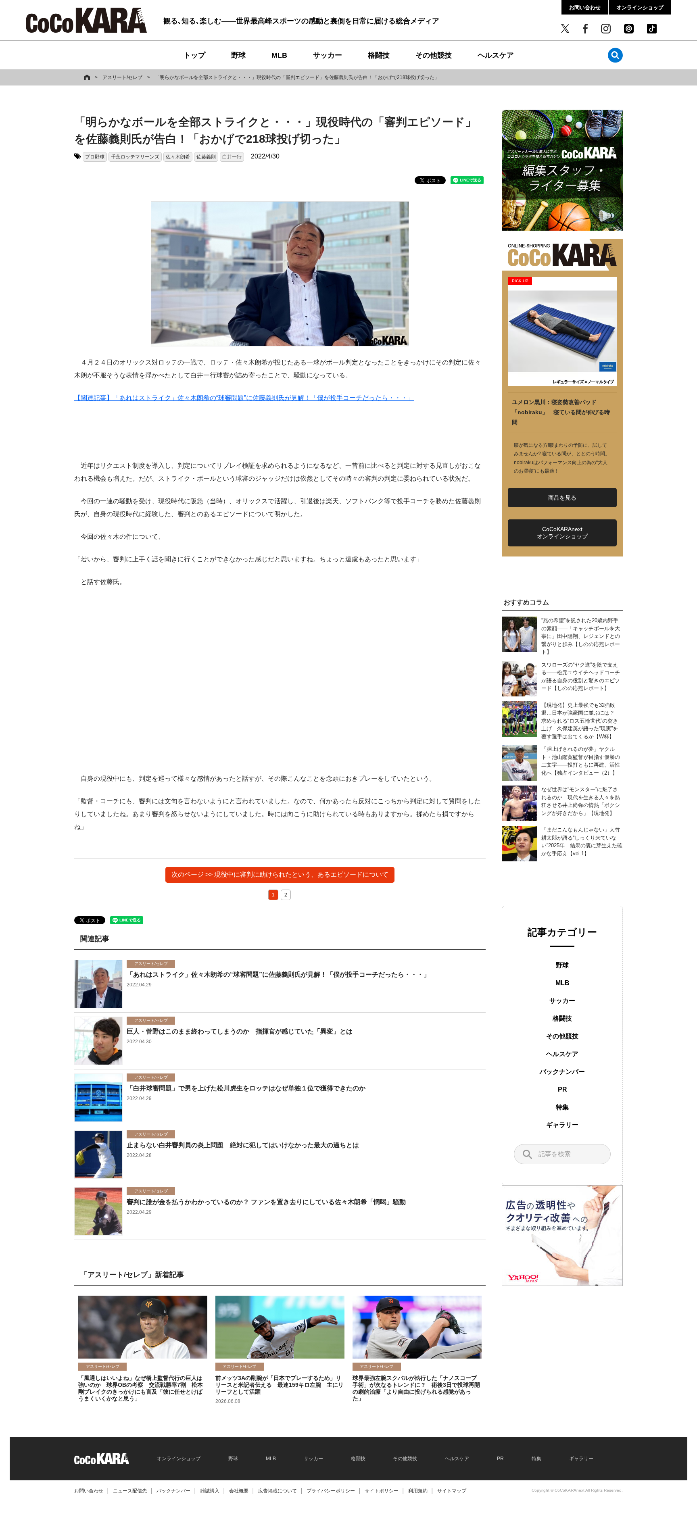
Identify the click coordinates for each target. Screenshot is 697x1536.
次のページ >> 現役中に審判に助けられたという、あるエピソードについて (279, 874)
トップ (194, 55)
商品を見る (562, 497)
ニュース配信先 (130, 1491)
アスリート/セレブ (122, 77)
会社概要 (238, 1491)
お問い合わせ (585, 7)
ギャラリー (562, 1124)
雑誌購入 (209, 1491)
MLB (279, 55)
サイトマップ (451, 1491)
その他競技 (433, 55)
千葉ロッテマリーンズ (135, 157)
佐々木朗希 (178, 157)
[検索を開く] (615, 55)
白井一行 (232, 157)
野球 (238, 55)
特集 (562, 1107)
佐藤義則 (206, 157)
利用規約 (418, 1491)
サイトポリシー (382, 1491)
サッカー (327, 55)
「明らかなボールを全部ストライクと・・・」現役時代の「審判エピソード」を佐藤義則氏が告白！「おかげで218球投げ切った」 (297, 77)
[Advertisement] (280, 680)
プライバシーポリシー (331, 1491)
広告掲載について (277, 1491)
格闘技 (379, 55)
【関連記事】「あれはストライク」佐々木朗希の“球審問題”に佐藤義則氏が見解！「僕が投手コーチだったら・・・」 (244, 397)
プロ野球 (94, 157)
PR (562, 1089)
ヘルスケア (496, 55)
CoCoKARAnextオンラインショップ (562, 533)
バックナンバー (562, 1071)
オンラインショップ (640, 7)
